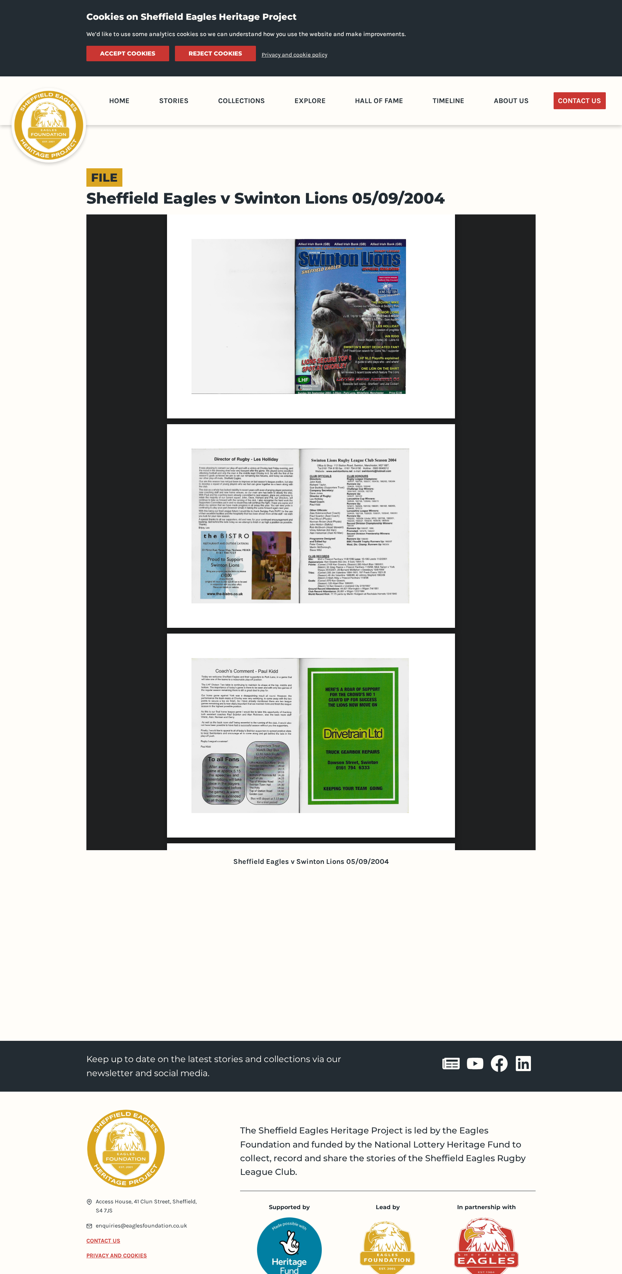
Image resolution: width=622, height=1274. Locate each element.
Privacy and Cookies (116, 1255)
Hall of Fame (379, 101)
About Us (511, 101)
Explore (310, 101)
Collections (241, 101)
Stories (174, 101)
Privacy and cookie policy (294, 54)
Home (119, 101)
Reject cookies (215, 53)
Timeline (448, 101)
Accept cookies (127, 53)
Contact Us (579, 101)
